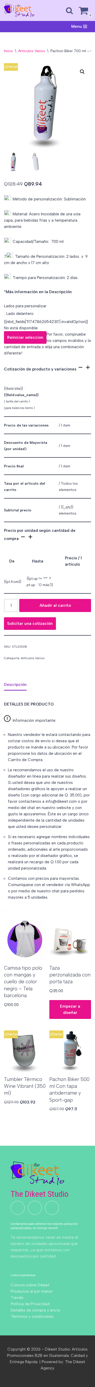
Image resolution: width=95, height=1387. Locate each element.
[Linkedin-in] (35, 1208)
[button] (82, 72)
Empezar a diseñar (70, 1009)
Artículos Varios (31, 51)
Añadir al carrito (55, 605)
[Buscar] (69, 10)
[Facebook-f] (52, 1208)
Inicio (8, 51)
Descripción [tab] (15, 684)
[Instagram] (18, 1208)
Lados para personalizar (25, 306)
